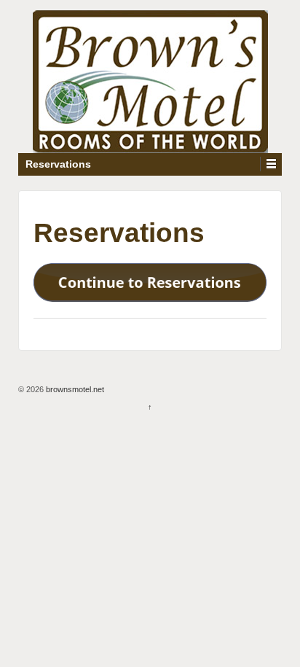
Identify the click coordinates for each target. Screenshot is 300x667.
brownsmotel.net (74, 389)
